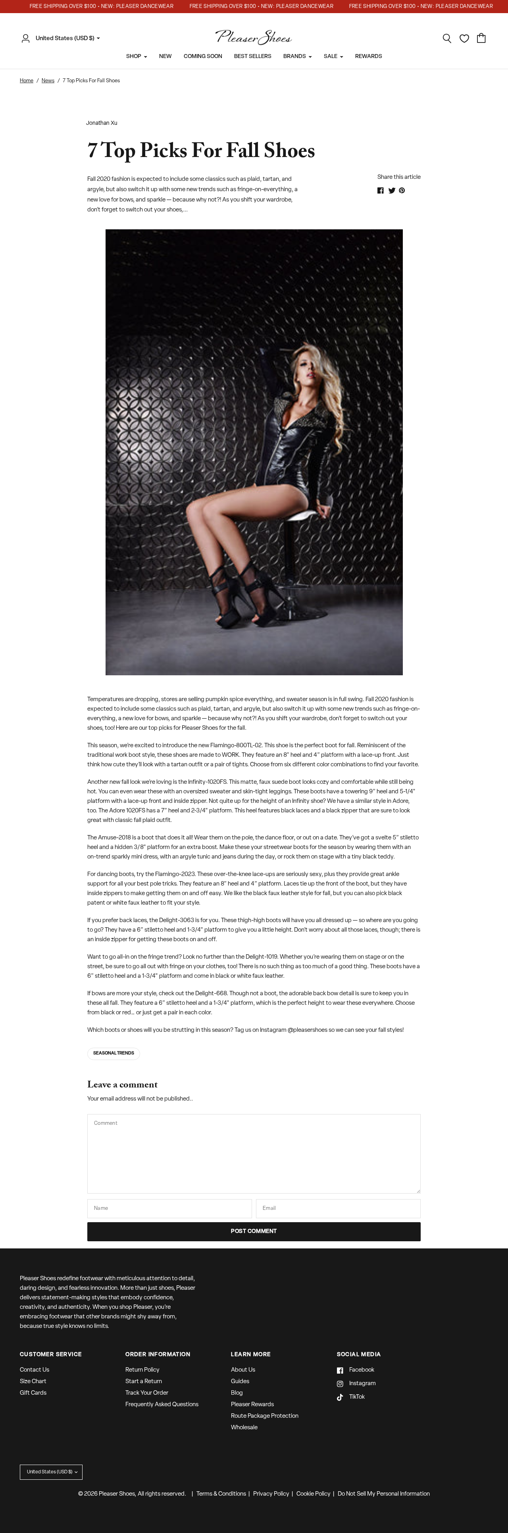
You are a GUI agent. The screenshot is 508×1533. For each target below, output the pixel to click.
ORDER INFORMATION (157, 1355)
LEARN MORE (251, 1355)
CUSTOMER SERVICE (51, 1355)
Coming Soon (203, 57)
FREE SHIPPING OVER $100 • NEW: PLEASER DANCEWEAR (86, 6)
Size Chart (33, 1382)
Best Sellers (252, 57)
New (165, 57)
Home (26, 80)
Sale (330, 57)
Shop (133, 57)
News (48, 80)
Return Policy (142, 1370)
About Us (243, 1370)
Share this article (399, 177)
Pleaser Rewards (252, 1405)
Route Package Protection (264, 1416)
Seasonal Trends (113, 1053)
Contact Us (34, 1370)
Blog (237, 1393)
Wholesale (244, 1428)
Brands (294, 57)
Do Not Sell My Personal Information (384, 1494)
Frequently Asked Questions (161, 1405)
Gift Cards (33, 1393)
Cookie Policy (313, 1494)
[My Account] (28, 39)
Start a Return (143, 1382)
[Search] (447, 38)
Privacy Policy (271, 1494)
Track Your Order (146, 1393)
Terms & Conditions (221, 1494)
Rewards (368, 57)
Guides (240, 1382)
